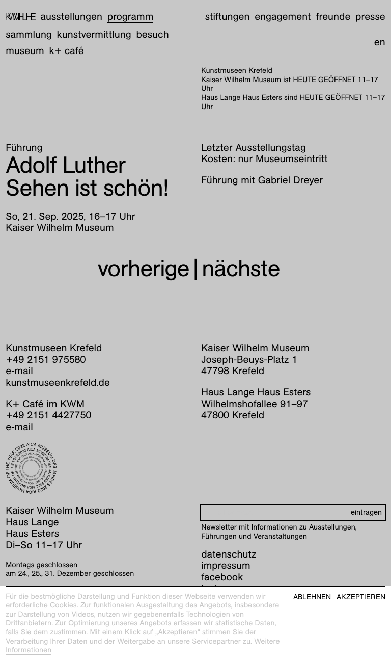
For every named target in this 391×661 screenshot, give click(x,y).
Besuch (152, 35)
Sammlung (29, 35)
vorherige (143, 268)
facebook (222, 577)
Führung (24, 148)
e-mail (19, 371)
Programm (130, 17)
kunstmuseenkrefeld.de (58, 383)
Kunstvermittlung (94, 35)
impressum (225, 566)
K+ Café (66, 51)
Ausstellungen (71, 17)
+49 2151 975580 (46, 360)
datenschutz (228, 554)
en (379, 42)
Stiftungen (227, 17)
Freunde (333, 17)
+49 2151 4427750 (48, 415)
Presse (370, 17)
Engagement (283, 17)
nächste (241, 268)
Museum (25, 51)
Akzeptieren (361, 597)
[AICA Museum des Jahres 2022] (98, 468)
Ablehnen (312, 597)
